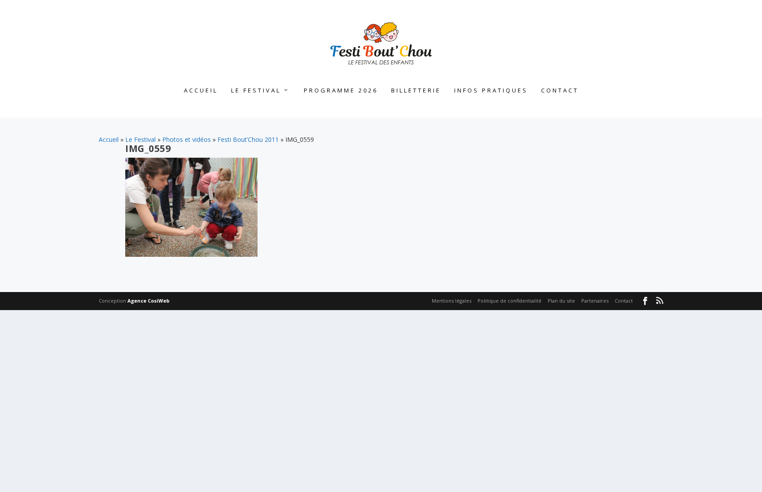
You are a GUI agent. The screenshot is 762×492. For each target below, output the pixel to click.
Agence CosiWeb (148, 300)
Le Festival (256, 90)
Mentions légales (451, 300)
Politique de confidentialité (510, 300)
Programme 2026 (341, 90)
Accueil (201, 90)
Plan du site (561, 300)
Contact (560, 90)
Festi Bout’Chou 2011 (248, 139)
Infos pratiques (491, 90)
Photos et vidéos (186, 139)
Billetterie (416, 90)
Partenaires (595, 300)
